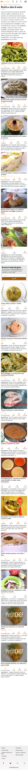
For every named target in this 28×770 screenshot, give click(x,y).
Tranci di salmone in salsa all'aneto (12, 410)
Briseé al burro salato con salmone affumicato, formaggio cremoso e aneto (12, 211)
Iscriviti (14, 278)
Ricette (3, 748)
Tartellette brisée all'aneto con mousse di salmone (13, 137)
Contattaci (18, 748)
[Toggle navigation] (25, 2)
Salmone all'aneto (7, 248)
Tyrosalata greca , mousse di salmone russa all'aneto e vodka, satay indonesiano (13, 480)
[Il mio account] (16, 1)
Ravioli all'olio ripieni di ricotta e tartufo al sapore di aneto (14, 100)
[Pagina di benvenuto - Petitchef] (1, 4)
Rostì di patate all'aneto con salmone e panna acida (13, 664)
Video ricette (5, 750)
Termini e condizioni (21, 752)
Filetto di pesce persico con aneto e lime (12, 554)
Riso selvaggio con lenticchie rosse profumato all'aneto (12, 374)
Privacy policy (19, 750)
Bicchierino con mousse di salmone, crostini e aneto (12, 517)
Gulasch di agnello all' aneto (10, 443)
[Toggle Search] (21, 1)
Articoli (3, 758)
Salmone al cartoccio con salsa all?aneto (12, 627)
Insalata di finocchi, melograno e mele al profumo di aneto (13, 591)
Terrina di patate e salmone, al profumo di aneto (14, 173)
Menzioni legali (19, 754)
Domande (4, 756)
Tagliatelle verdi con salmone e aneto (13, 63)
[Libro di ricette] (12, 1)
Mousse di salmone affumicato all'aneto (14, 338)
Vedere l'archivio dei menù (6, 753)
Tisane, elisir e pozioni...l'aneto (11, 303)
